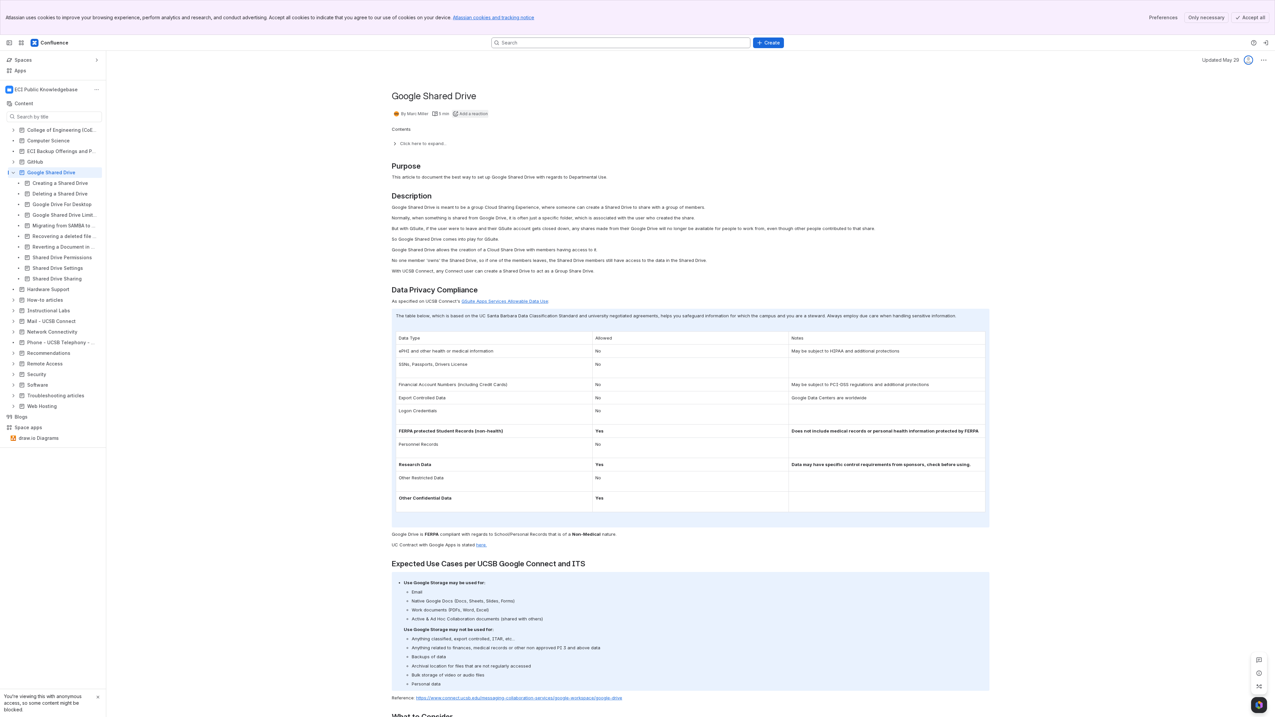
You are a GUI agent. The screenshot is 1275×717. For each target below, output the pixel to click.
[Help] (1253, 43)
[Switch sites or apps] (21, 43)
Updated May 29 (1220, 60)
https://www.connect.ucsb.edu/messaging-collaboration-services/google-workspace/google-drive (519, 697)
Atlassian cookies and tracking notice (493, 17)
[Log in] (1265, 43)
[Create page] (1259, 686)
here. (481, 544)
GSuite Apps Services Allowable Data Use (505, 301)
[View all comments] (1259, 660)
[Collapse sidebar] (9, 43)
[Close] (98, 697)
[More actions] (97, 90)
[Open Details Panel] (1259, 673)
